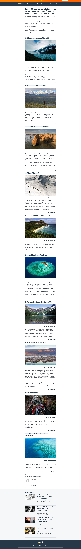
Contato (31, 545)
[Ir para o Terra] (40, 0)
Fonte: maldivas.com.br (50, 298)
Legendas (43, 3)
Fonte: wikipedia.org (51, 82)
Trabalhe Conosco (51, 545)
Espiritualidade (55, 3)
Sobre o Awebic (48, 3)
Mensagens (34, 3)
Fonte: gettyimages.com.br (50, 63)
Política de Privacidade (43, 545)
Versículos (38, 3)
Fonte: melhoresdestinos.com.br (48, 252)
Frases (30, 3)
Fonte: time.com (52, 35)
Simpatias (60, 3)
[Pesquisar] (64, 4)
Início (27, 3)
